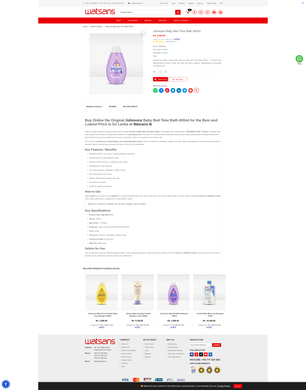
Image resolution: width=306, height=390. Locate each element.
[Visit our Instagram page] (201, 12)
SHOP (118, 20)
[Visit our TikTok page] (207, 12)
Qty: (154, 72)
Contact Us (125, 347)
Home (85, 26)
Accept (237, 386)
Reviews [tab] (112, 106)
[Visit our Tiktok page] (201, 354)
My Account (164, 3)
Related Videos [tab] (130, 106)
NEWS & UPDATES (181, 20)
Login (173, 3)
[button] (187, 12)
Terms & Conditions (128, 350)
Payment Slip (211, 3)
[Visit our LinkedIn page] (220, 12)
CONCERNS (132, 20)
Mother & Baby (96, 26)
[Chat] (299, 58)
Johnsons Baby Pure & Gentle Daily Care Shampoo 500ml (102, 315)
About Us (124, 344)
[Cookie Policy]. (223, 386)
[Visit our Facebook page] (194, 12)
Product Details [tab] (94, 107)
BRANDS (148, 20)
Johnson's (162, 46)
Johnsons (133, 120)
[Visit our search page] (178, 12)
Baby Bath (105, 215)
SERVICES (162, 20)
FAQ (221, 3)
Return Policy (126, 357)
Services (200, 3)
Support (191, 3)
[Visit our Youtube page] (214, 12)
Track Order (149, 347)
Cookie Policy (126, 360)
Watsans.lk (142, 124)
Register (182, 3)
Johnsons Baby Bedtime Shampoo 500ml (174, 315)
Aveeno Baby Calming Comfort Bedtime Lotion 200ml (138, 315)
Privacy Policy (126, 354)
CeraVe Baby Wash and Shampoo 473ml (210, 315)
